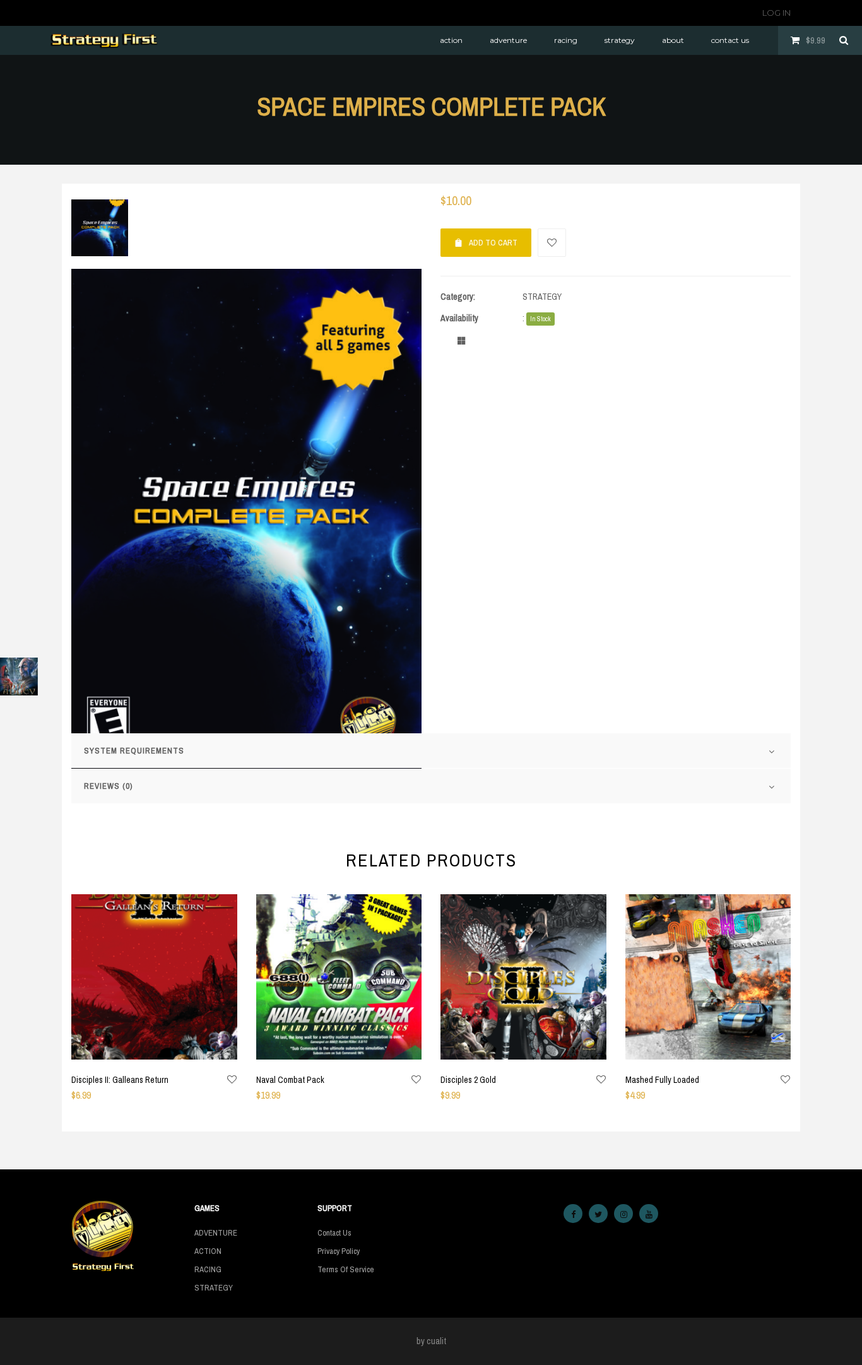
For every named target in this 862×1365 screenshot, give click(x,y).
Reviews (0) (108, 786)
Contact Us (334, 1232)
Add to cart (493, 242)
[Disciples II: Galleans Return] (154, 977)
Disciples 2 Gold (468, 1079)
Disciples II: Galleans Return (119, 1079)
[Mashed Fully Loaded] (708, 977)
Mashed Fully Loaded (662, 1079)
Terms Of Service (345, 1269)
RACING (207, 1269)
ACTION (207, 1251)
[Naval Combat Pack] (339, 977)
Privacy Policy (338, 1251)
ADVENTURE (215, 1232)
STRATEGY (542, 296)
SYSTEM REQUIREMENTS (134, 750)
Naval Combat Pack (290, 1079)
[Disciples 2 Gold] (523, 977)
